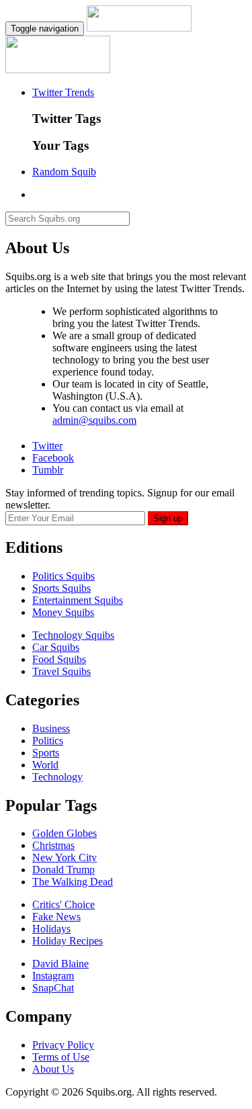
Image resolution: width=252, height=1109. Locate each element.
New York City (64, 857)
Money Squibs (63, 612)
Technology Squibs (73, 635)
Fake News (56, 916)
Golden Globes (64, 833)
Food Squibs (59, 659)
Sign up (168, 518)
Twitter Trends (63, 92)
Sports (45, 752)
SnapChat (53, 987)
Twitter (47, 445)
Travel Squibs (61, 671)
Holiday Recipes (67, 940)
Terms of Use (60, 1057)
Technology (57, 777)
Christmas (53, 845)
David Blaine (60, 963)
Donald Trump (63, 869)
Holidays (51, 928)
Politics (47, 740)
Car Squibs (55, 647)
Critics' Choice (63, 904)
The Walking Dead (72, 881)
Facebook (53, 457)
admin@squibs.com (94, 420)
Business (51, 728)
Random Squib (64, 171)
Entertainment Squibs (77, 600)
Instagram (53, 975)
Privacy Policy (63, 1045)
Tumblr (47, 470)
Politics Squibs (63, 576)
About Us (53, 1069)
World (45, 764)
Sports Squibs (61, 588)
